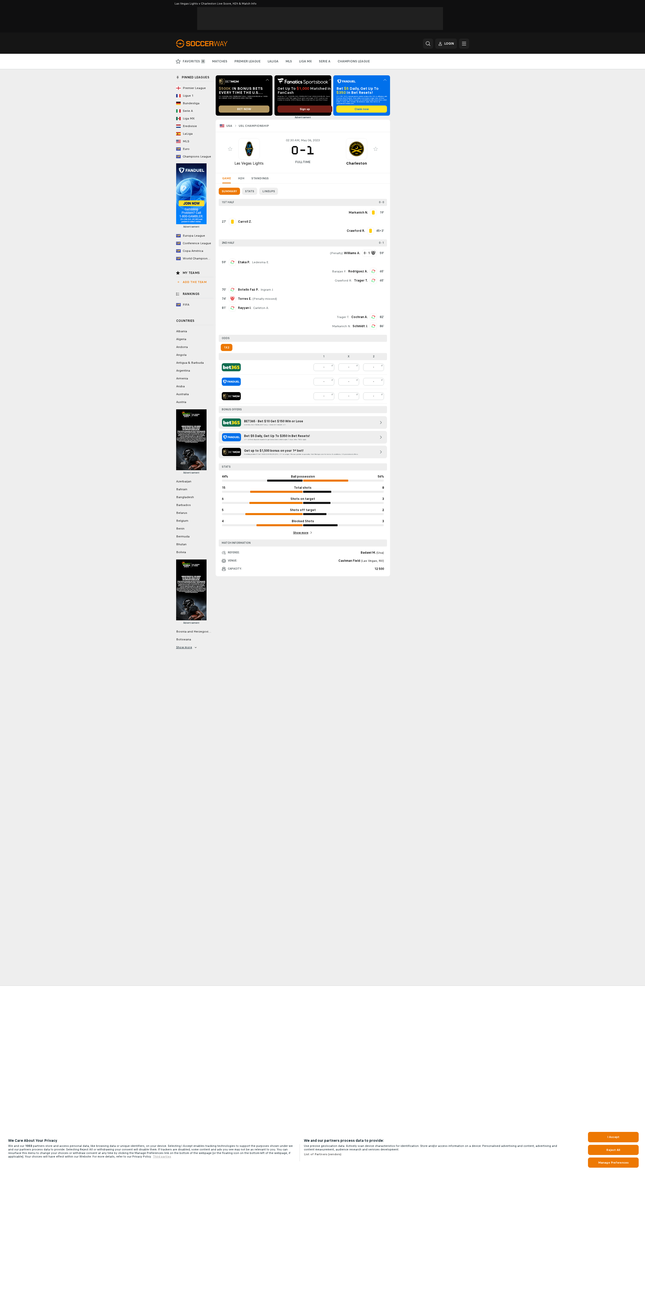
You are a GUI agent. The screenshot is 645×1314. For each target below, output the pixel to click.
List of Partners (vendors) (322, 1154)
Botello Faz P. (248, 290)
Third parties (162, 1156)
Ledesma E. (260, 262)
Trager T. (361, 280)
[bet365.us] (231, 367)
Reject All (613, 1150)
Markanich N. (341, 326)
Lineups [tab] (268, 191)
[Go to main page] (211, 44)
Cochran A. (359, 317)
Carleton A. (261, 308)
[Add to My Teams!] (230, 149)
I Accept (613, 1137)
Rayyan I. (244, 308)
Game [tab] (226, 178)
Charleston (356, 163)
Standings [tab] (260, 178)
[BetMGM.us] (231, 396)
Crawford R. (343, 280)
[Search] (428, 44)
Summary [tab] (229, 191)
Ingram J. (267, 290)
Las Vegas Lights (249, 163)
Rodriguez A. (358, 271)
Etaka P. (244, 262)
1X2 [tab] (226, 347)
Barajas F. (339, 271)
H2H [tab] (241, 178)
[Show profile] (249, 149)
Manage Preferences (613, 1162)
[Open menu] (464, 44)
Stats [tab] (249, 191)
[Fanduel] (231, 382)
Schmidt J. (360, 326)
